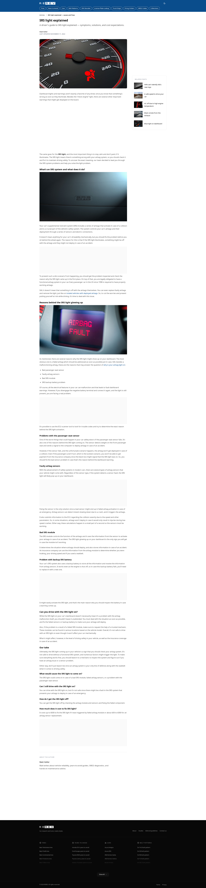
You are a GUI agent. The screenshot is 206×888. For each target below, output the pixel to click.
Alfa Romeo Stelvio (111, 859)
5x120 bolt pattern (143, 851)
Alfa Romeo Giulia (110, 855)
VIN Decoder (86, 8)
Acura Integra (109, 847)
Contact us (163, 831)
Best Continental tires (46, 855)
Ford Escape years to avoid (80, 851)
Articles (42, 15)
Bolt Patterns (73, 8)
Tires (42, 8)
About (134, 831)
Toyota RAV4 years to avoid (80, 855)
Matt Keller (43, 32)
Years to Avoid (53, 8)
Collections (154, 8)
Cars (63, 8)
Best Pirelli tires (44, 851)
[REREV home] (47, 3)
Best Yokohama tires (45, 847)
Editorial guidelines (151, 831)
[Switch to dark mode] (164, 3)
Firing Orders (129, 8)
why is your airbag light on (114, 365)
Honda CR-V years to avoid (80, 847)
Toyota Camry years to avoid (81, 859)
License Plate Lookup (101, 8)
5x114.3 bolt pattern (143, 847)
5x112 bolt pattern (143, 859)
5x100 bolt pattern (143, 855)
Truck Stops (117, 8)
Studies (141, 831)
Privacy (164, 885)
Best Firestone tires (45, 859)
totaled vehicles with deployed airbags (82, 293)
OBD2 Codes (142, 8)
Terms (158, 885)
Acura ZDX (108, 851)
